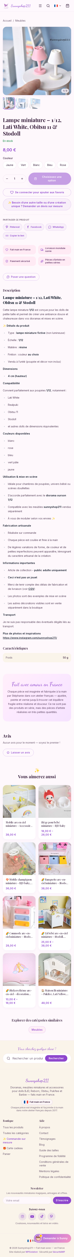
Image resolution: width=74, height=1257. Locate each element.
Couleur (8, 158)
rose (63, 164)
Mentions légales (49, 1171)
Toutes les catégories (16, 1133)
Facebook (34, 227)
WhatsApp (58, 227)
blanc (36, 164)
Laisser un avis (20, 752)
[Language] (57, 5)
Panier (6, 1153)
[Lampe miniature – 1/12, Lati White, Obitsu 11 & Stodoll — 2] (21, 103)
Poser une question (23, 276)
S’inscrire (62, 1200)
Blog (42, 1144)
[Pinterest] (52, 1217)
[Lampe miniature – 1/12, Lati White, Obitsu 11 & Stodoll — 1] (8, 103)
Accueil (7, 20)
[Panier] (67, 5)
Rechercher (56, 1058)
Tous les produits (13, 1127)
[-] (7, 179)
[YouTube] (32, 1217)
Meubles (20, 20)
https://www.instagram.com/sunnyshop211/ (30, 637)
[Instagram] (22, 1217)
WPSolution (32, 1252)
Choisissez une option (52, 178)
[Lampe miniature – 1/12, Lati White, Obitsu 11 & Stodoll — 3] (34, 103)
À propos (44, 1127)
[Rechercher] (48, 5)
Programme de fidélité (52, 1156)
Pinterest (15, 227)
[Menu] (40, 5)
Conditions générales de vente (53, 1163)
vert (23, 164)
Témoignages (47, 1138)
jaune (9, 164)
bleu (49, 164)
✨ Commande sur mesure (14, 1140)
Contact (43, 1133)
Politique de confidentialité (55, 1176)
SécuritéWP (59, 1252)
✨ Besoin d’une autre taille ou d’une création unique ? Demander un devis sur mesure (37, 204)
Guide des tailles (49, 1150)
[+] (22, 179)
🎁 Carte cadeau (13, 1148)
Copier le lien (17, 235)
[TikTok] (42, 1217)
